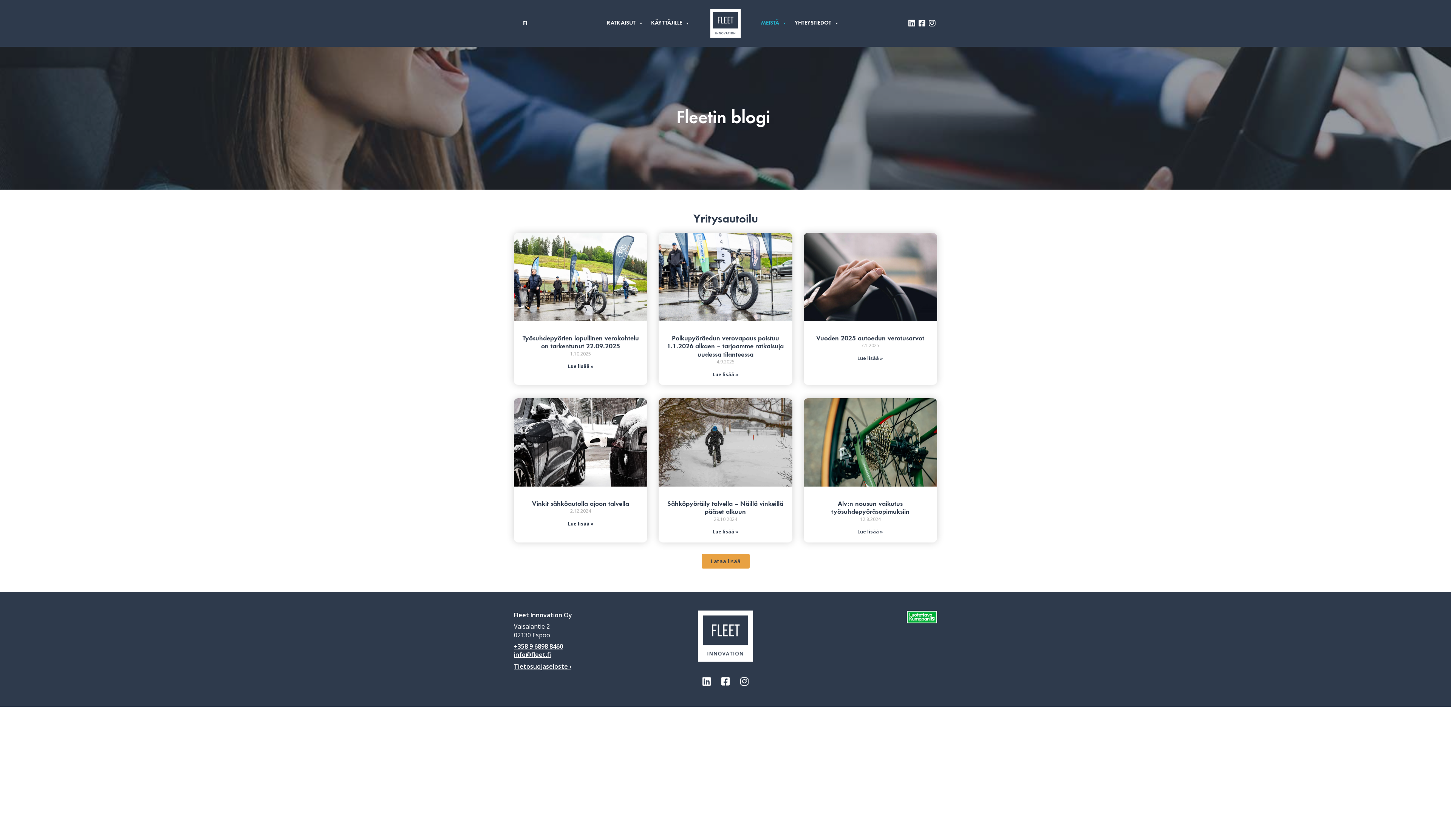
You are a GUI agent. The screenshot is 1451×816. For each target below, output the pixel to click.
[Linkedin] (706, 681)
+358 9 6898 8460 (538, 646)
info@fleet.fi (532, 655)
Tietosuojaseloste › (542, 666)
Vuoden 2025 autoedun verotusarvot (870, 338)
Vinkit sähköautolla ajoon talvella (580, 504)
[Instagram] (744, 681)
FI (525, 23)
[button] (726, 561)
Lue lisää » (581, 366)
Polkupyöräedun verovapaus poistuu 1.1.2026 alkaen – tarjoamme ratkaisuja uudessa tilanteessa (725, 346)
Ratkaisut (621, 23)
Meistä (770, 23)
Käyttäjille (666, 23)
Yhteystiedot (813, 23)
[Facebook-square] (725, 681)
